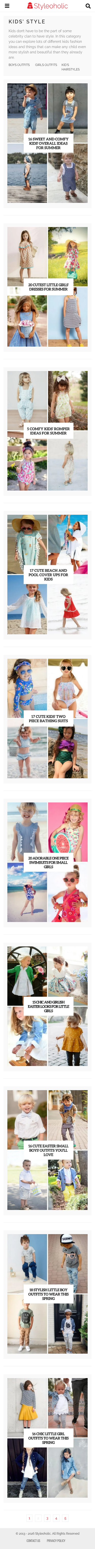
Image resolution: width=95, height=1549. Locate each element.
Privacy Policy (56, 1540)
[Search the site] (88, 6)
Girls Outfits (46, 65)
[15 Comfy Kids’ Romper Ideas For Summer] (47, 489)
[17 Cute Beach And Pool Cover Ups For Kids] (47, 633)
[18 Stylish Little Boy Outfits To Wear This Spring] (47, 1352)
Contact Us (33, 1540)
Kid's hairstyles (71, 67)
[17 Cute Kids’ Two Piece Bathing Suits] (47, 777)
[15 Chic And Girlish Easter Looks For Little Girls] (47, 1065)
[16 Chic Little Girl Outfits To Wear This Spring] (47, 1496)
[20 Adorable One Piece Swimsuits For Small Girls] (47, 921)
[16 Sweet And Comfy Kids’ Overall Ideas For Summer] (47, 202)
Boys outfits (19, 65)
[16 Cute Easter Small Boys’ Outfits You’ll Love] (47, 1209)
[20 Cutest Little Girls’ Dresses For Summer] (47, 345)
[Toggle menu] (7, 6)
